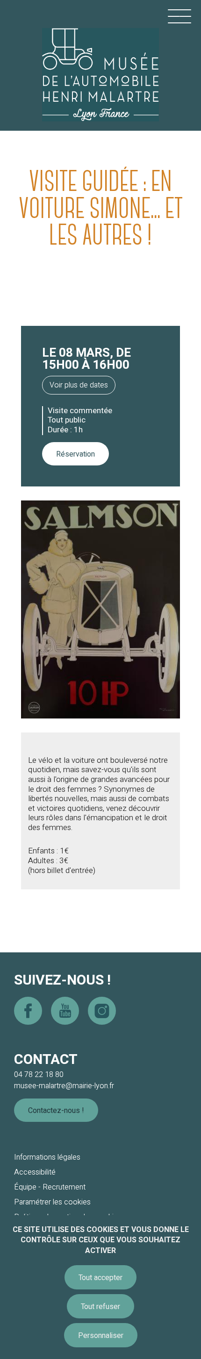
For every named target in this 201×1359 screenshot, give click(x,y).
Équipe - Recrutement (50, 1187)
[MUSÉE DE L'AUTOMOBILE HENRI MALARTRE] (100, 63)
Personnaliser (100, 1335)
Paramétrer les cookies (52, 1202)
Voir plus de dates (79, 385)
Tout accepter (100, 1277)
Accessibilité (35, 1172)
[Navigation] (179, 16)
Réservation (75, 454)
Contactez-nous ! (56, 1110)
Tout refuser (100, 1306)
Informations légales (47, 1157)
